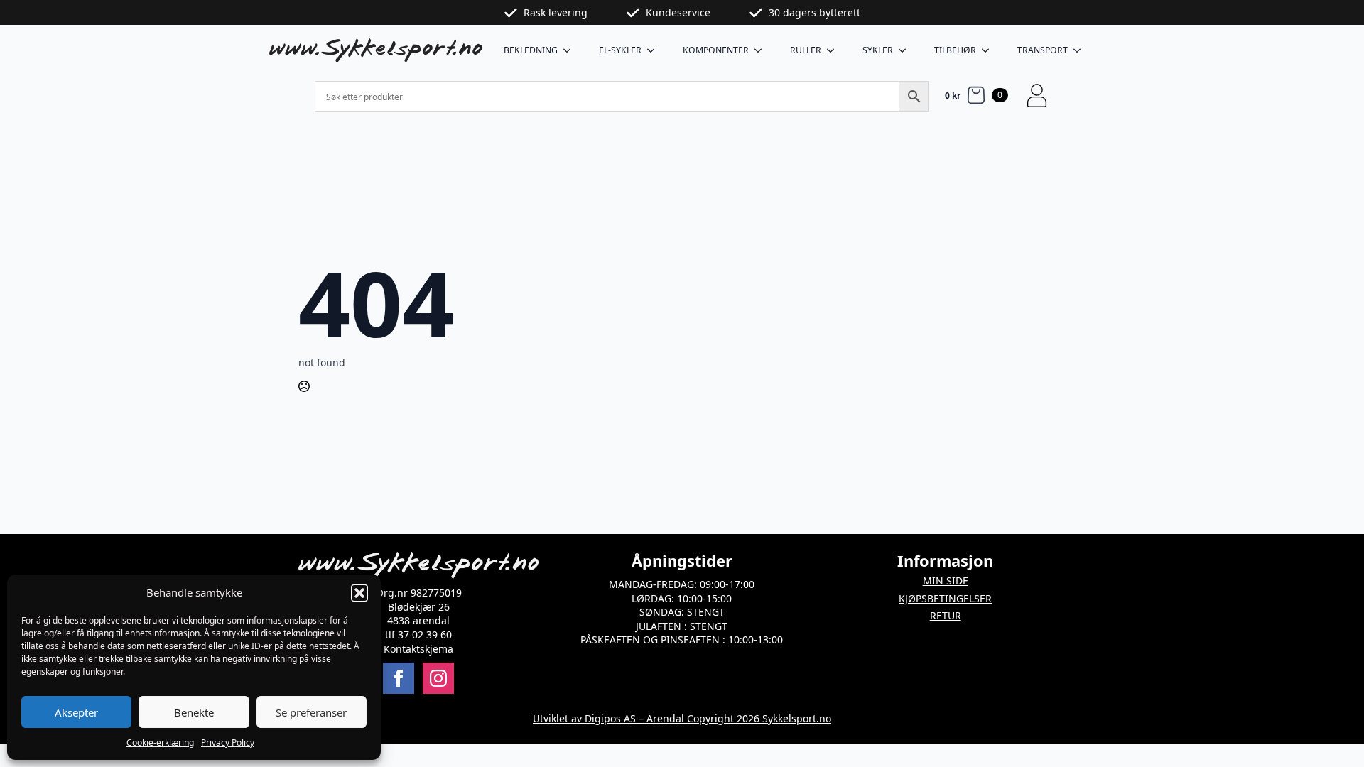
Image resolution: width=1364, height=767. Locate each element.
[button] (359, 593)
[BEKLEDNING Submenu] (571, 50)
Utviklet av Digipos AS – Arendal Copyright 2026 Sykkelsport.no (682, 718)
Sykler (877, 50)
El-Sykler (620, 50)
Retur (945, 615)
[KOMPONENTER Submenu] (762, 50)
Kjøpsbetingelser (945, 598)
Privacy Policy (227, 742)
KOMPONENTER (716, 50)
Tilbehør (955, 50)
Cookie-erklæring (160, 742)
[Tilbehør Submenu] (989, 50)
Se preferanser (311, 712)
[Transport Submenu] (1081, 50)
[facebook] (398, 678)
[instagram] (438, 678)
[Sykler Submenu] (906, 50)
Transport (1042, 50)
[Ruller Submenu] (834, 50)
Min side (945, 580)
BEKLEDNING (531, 50)
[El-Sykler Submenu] (655, 50)
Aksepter (76, 712)
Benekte (194, 712)
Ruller (805, 50)
